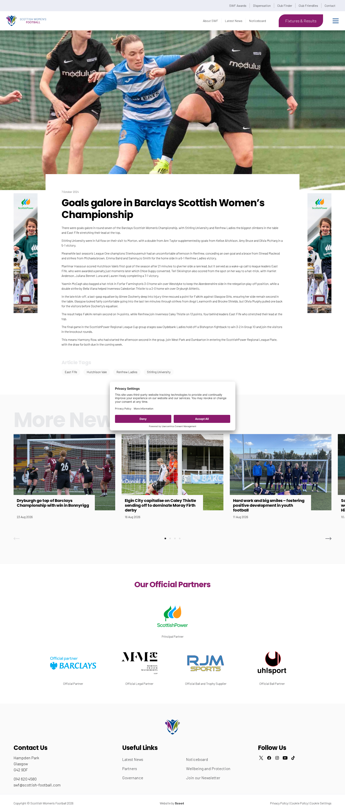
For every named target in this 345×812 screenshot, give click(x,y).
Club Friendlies (308, 5)
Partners (129, 768)
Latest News (233, 21)
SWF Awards (237, 5)
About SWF (210, 21)
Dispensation (262, 5)
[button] (17, 538)
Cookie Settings (320, 803)
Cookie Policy (299, 803)
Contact (330, 5)
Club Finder (284, 5)
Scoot (179, 803)
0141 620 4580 (25, 778)
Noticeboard (257, 21)
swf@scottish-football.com (37, 784)
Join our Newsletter (203, 777)
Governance (132, 777)
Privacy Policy (279, 803)
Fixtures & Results (300, 20)
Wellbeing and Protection (208, 768)
